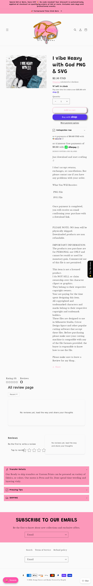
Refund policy (60, 550)
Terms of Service (43, 550)
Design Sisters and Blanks (42, 580)
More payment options (70, 123)
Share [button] (58, 367)
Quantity (56, 97)
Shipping (56, 82)
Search (29, 550)
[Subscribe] (65, 535)
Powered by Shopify (59, 580)
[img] (12, 382)
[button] (7, 29)
